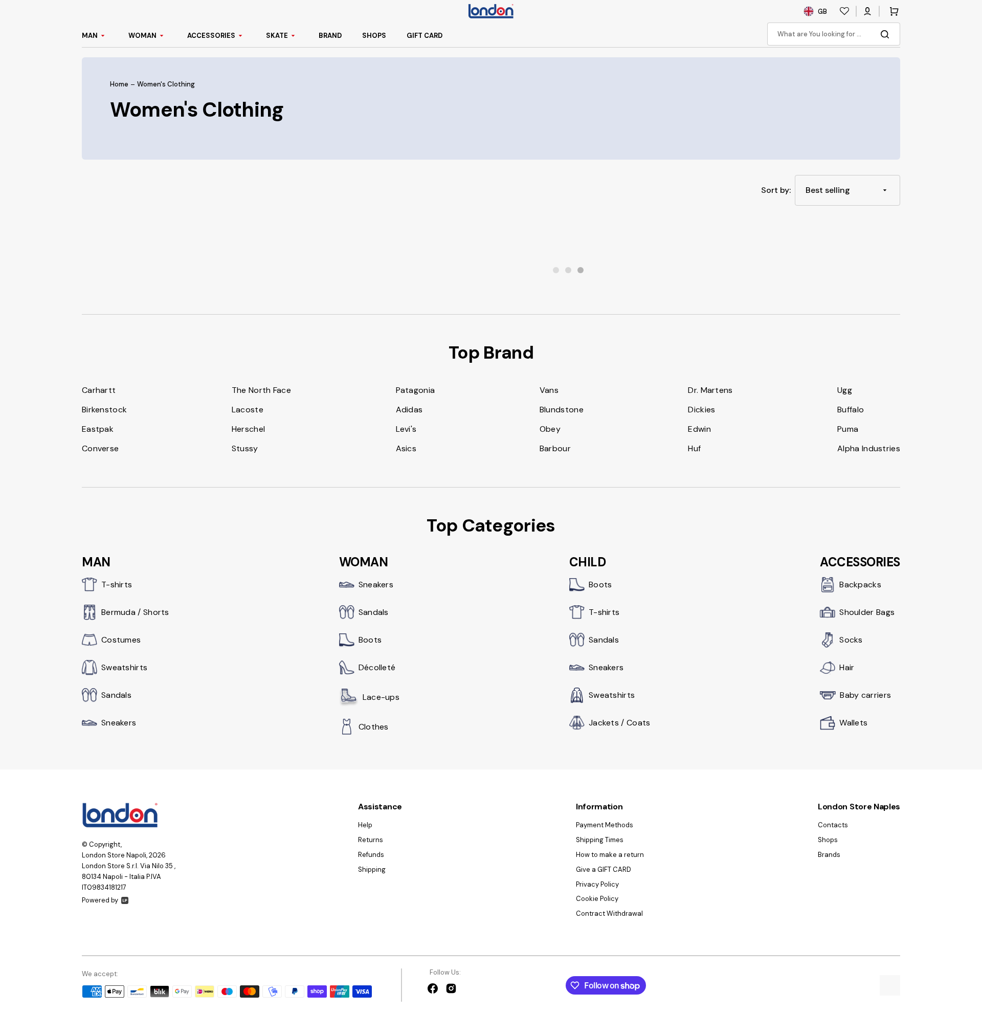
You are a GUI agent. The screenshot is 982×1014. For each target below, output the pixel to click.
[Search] (887, 34)
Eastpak (98, 429)
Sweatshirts (124, 667)
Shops (828, 839)
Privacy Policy (597, 884)
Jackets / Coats (620, 722)
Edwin (699, 429)
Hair (846, 667)
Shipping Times (599, 839)
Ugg (844, 390)
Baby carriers (865, 695)
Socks (851, 639)
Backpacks (860, 584)
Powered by (100, 900)
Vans (549, 390)
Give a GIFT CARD (603, 869)
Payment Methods (604, 825)
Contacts (833, 825)
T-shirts (116, 584)
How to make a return (610, 854)
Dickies (701, 409)
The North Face (261, 390)
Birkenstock (104, 409)
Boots (370, 639)
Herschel (248, 429)
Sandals (116, 695)
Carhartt (99, 390)
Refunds (371, 854)
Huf (694, 448)
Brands (829, 854)
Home (119, 84)
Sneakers (118, 722)
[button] (867, 11)
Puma (847, 429)
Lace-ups (381, 697)
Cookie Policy (597, 898)
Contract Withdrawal (609, 913)
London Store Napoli (114, 855)
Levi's (406, 429)
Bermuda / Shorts (135, 612)
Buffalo (850, 409)
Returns (370, 839)
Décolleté (377, 667)
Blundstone (562, 409)
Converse (100, 448)
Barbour (555, 448)
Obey (550, 429)
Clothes (374, 726)
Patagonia (415, 390)
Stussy (245, 448)
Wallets (853, 722)
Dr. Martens (710, 390)
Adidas (409, 409)
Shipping (372, 869)
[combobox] (833, 34)
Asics (406, 448)
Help (365, 825)
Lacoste (247, 409)
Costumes (121, 639)
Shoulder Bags (867, 612)
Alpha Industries (868, 448)
